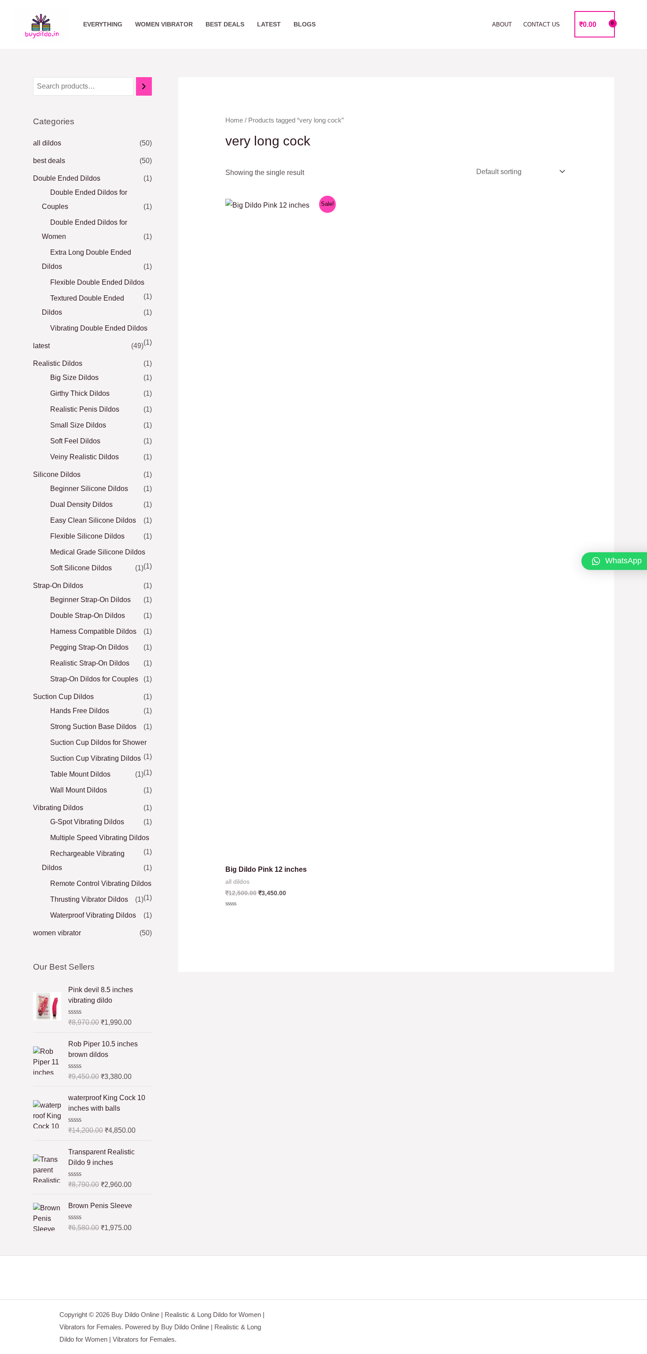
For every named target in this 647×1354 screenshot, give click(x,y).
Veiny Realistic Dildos (84, 457)
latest (269, 24)
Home (234, 120)
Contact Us (541, 24)
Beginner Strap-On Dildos (90, 599)
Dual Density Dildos (81, 504)
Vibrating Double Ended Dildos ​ (99, 328)
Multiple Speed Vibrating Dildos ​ (100, 837)
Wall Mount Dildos (78, 790)
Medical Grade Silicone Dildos (97, 552)
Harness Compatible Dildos (93, 631)
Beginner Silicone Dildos (89, 488)
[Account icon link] (628, 24)
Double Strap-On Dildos (87, 615)
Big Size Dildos (74, 377)
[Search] (144, 86)
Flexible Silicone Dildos (87, 536)
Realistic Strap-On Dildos (89, 663)
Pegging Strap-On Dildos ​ (90, 647)
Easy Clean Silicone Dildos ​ (94, 520)
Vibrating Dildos (58, 807)
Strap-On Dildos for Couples (94, 679)
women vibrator (164, 24)
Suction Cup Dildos (63, 696)
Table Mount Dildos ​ (81, 774)
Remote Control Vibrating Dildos (100, 883)
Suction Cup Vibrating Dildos (95, 758)
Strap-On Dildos (58, 585)
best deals (225, 24)
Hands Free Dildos (79, 710)
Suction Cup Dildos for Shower (98, 742)
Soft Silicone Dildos (81, 568)
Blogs (305, 24)
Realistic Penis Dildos (84, 409)
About (502, 24)
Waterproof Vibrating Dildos (93, 915)
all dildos (47, 143)
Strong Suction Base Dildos (93, 726)
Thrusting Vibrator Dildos (89, 899)
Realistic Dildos (57, 363)
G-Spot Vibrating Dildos (87, 822)
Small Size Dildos (78, 425)
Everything (102, 24)
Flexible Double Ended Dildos (97, 282)
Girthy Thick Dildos (80, 393)
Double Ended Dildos (66, 178)
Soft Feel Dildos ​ (76, 441)
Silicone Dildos (57, 474)
